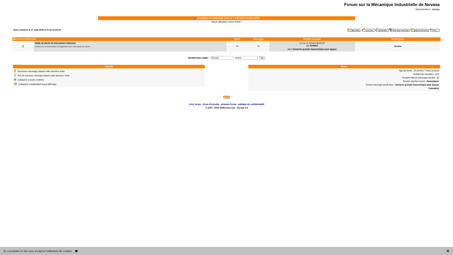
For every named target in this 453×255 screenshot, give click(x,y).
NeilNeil (314, 45)
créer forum (195, 104)
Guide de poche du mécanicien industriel (55, 43)
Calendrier (433, 88)
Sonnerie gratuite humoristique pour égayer (315, 49)
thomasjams (432, 81)
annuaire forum (228, 104)
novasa (436, 9)
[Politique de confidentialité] (76, 251)
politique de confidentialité (251, 104)
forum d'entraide (211, 104)
